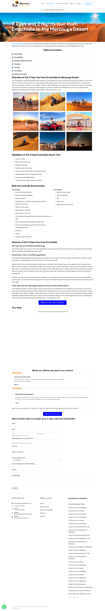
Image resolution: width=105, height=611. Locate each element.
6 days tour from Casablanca (77, 565)
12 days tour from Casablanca (77, 517)
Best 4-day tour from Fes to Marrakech (80, 587)
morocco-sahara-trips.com (21, 518)
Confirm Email (40, 433)
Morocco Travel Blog (62, 3)
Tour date (14, 446)
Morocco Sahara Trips (18, 43)
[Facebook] (69, 597)
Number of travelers (18, 452)
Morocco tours (50, 3)
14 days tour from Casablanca (77, 523)
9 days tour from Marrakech (77, 584)
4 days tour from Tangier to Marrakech (80, 547)
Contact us (88, 3)
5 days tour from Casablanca (77, 550)
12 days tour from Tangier (76, 520)
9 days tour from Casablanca (77, 581)
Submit (15, 488)
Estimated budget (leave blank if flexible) (23, 463)
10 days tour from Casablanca (77, 507)
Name (14, 423)
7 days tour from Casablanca (77, 571)
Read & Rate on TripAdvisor (77, 498)
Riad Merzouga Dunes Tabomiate (23, 514)
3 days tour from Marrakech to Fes (79, 526)
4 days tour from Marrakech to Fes (79, 538)
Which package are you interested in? (23, 438)
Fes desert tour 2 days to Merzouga (79, 590)
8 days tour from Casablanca (77, 577)
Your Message (16, 475)
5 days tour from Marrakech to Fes (79, 553)
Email (14, 429)
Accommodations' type (19, 458)
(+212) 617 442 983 (19, 509)
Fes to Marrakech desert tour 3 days (79, 593)
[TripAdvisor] (77, 597)
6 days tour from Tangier (76, 568)
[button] (4, 607)
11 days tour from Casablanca (77, 514)
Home (42, 3)
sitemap (78, 3)
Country (14, 469)
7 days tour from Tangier (76, 574)
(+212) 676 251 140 (19, 505)
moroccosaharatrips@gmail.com (22, 503)
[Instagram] (73, 597)
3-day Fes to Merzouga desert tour (79, 535)
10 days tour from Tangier (76, 510)
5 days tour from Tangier (76, 561)
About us (72, 3)
